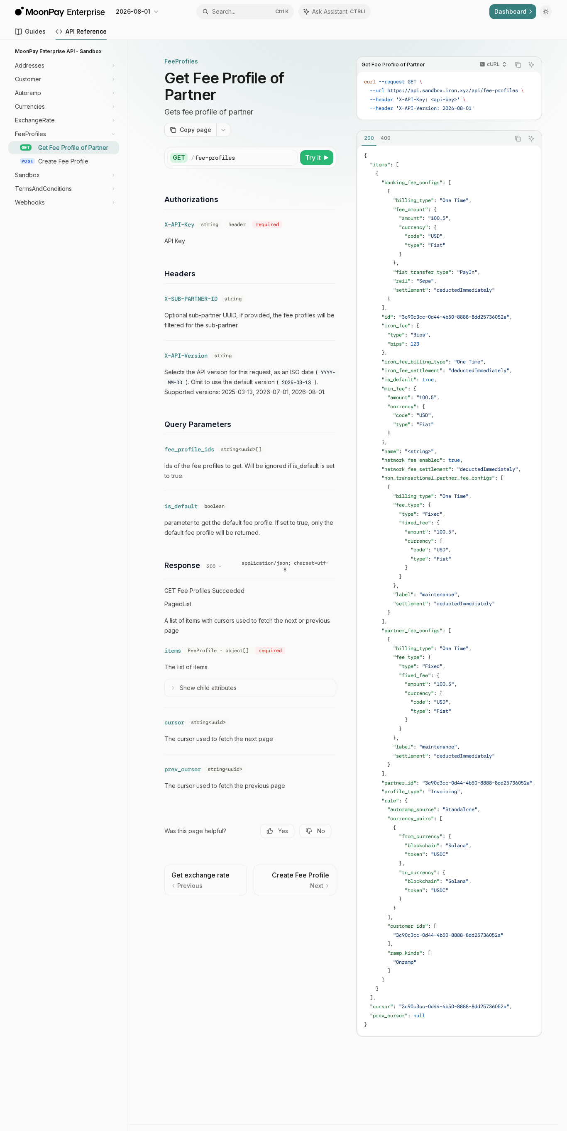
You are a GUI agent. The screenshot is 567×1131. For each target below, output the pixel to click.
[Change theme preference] (546, 11)
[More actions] (223, 130)
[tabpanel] (449, 590)
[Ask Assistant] (531, 64)
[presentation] (449, 95)
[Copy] (289, 157)
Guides (35, 31)
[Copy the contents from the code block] (518, 64)
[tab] (369, 138)
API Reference (86, 31)
